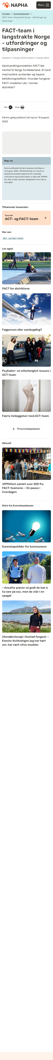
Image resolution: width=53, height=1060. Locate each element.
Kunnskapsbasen (21, 14)
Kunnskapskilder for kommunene (24, 546)
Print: (17, 107)
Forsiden (6, 14)
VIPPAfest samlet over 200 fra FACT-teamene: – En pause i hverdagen (22, 488)
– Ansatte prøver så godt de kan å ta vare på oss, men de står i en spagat (25, 591)
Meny (41, 5)
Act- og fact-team (13, 238)
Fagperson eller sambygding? (22, 329)
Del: (6, 107)
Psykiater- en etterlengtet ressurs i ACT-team (26, 372)
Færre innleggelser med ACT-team (25, 416)
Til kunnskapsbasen (28, 428)
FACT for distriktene (16, 288)
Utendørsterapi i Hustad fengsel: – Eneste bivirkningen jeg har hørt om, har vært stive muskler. (25, 640)
